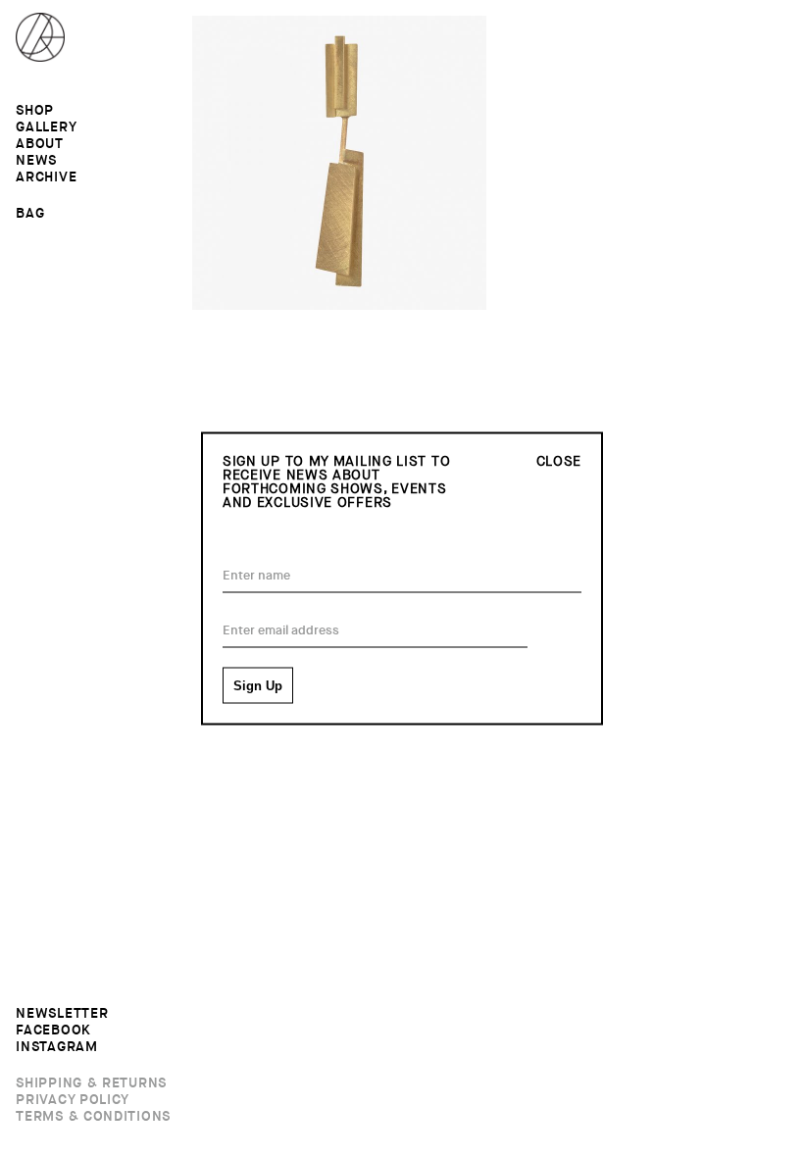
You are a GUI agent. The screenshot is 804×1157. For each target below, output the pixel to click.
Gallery (46, 127)
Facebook (53, 1030)
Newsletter (62, 1014)
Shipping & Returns (91, 1083)
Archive (46, 177)
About (40, 144)
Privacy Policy (72, 1100)
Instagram (56, 1047)
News (36, 161)
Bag (30, 213)
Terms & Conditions (93, 1117)
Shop (35, 111)
